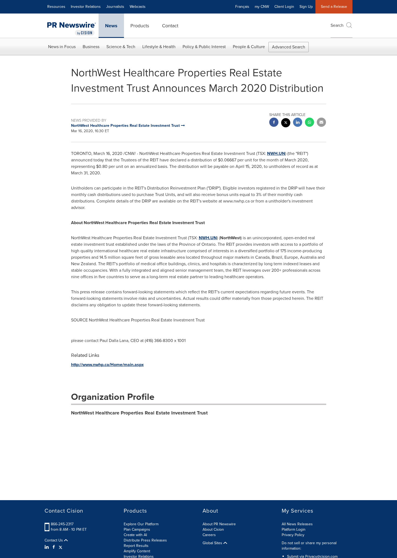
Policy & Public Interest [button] (204, 47)
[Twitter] (60, 547)
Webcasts (138, 6)
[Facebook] (53, 547)
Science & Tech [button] (120, 47)
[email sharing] (321, 123)
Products (139, 25)
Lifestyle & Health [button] (159, 47)
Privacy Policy (293, 535)
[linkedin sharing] (297, 123)
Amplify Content (137, 551)
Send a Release (334, 6)
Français (242, 6)
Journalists (115, 6)
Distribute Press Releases (145, 540)
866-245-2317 (62, 524)
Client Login (284, 6)
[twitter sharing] (285, 123)
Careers (209, 535)
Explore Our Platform (141, 524)
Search (337, 25)
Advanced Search (288, 47)
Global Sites (213, 543)
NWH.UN (276, 153)
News (111, 25)
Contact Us (54, 540)
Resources (56, 6)
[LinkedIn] (47, 547)
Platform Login (293, 529)
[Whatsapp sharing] (309, 123)
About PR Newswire (219, 524)
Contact (170, 25)
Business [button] (91, 47)
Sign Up (306, 6)
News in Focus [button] (62, 47)
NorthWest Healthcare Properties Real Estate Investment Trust (139, 412)
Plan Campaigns (137, 529)
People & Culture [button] (249, 47)
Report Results (136, 546)
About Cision (213, 529)
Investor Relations (86, 6)
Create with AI (135, 535)
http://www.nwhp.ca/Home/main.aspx (107, 364)
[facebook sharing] (273, 123)
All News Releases (297, 524)
